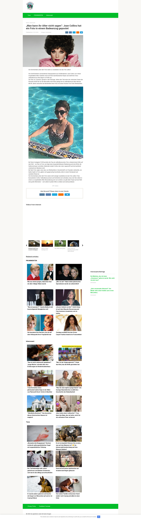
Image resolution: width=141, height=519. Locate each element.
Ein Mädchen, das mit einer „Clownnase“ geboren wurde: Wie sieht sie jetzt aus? (102, 278)
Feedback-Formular (44, 506)
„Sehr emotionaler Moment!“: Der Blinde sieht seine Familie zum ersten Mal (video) (102, 290)
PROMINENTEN (38, 15)
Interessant (49, 15)
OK (98, 516)
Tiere (29, 15)
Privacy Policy (32, 506)
